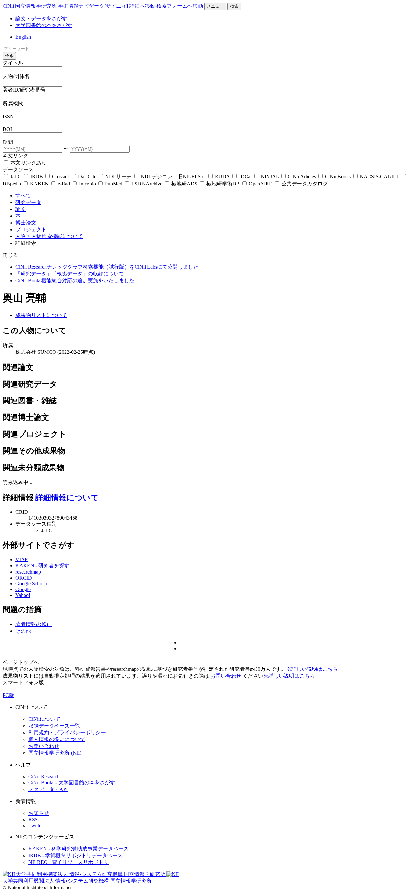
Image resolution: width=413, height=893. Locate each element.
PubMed (114, 183)
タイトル (13, 62)
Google (23, 589)
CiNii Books (338, 176)
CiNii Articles (302, 176)
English (23, 37)
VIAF (21, 559)
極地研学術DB (223, 183)
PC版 (8, 695)
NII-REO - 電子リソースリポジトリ (68, 862)
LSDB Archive (147, 183)
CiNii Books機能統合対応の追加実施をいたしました (74, 280)
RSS (33, 819)
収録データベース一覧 (54, 726)
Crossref (60, 176)
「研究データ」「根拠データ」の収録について (69, 273)
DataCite (87, 176)
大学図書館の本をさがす (43, 25)
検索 (234, 6)
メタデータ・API (48, 789)
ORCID (23, 577)
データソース (18, 169)
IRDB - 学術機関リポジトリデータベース (75, 855)
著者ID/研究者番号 (24, 90)
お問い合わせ (225, 676)
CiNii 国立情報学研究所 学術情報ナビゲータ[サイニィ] (65, 6)
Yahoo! (22, 595)
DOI (7, 129)
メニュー (215, 6)
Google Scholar (31, 583)
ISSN (8, 116)
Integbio (87, 183)
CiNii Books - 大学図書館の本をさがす (71, 782)
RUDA (222, 176)
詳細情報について (67, 497)
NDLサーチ (118, 176)
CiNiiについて (44, 719)
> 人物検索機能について (55, 236)
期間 (8, 142)
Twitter (35, 825)
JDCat (245, 176)
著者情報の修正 (33, 624)
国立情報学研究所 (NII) (54, 753)
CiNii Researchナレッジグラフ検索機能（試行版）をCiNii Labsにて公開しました (106, 267)
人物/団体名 (16, 76)
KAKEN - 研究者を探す (42, 565)
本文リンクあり (27, 162)
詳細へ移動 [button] (142, 6)
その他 (23, 631)
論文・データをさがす (41, 18)
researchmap (28, 572)
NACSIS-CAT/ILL (379, 176)
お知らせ (38, 813)
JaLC (16, 176)
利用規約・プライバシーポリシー (67, 732)
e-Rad (63, 183)
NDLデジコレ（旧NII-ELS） (173, 176)
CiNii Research (44, 776)
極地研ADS (184, 183)
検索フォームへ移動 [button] (179, 6)
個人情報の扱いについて (56, 739)
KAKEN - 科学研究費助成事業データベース (78, 848)
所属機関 (13, 103)
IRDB (36, 176)
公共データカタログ (304, 183)
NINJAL (269, 176)
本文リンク (15, 155)
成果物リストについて (41, 315)
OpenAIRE (260, 183)
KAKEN (39, 183)
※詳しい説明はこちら (312, 669)
